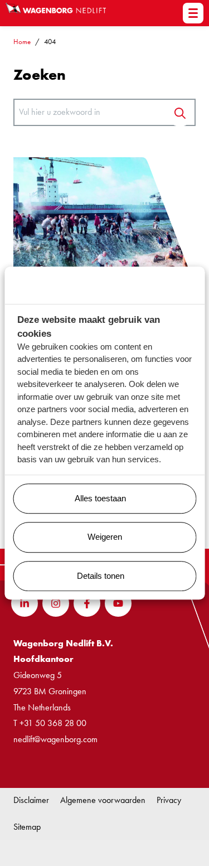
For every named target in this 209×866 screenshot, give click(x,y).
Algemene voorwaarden (102, 800)
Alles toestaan (100, 498)
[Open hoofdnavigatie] (193, 13)
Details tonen (100, 575)
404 (50, 41)
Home (22, 41)
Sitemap (27, 827)
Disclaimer (31, 800)
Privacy (169, 800)
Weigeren (105, 536)
